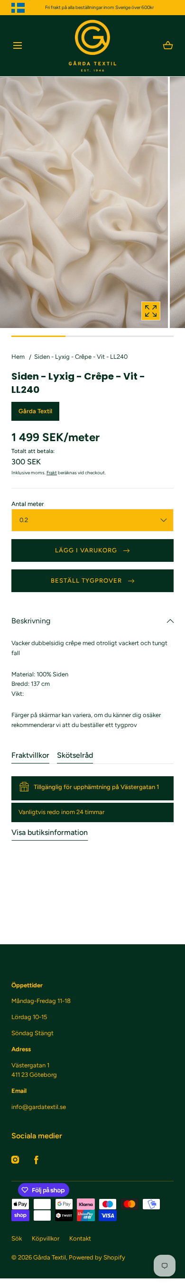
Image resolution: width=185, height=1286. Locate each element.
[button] (17, 46)
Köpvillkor (45, 1238)
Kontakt (80, 1238)
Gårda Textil (49, 1257)
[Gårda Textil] (92, 45)
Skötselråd (75, 755)
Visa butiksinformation (49, 832)
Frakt (51, 473)
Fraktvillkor (30, 755)
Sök (16, 1238)
